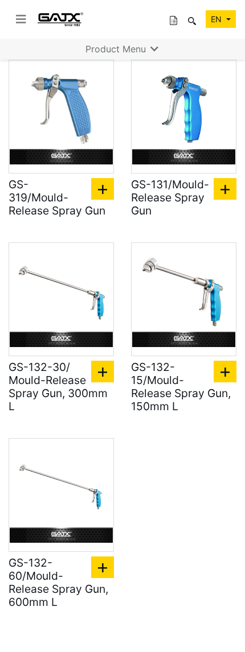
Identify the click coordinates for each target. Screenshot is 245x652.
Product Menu (117, 49)
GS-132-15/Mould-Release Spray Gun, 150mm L (181, 387)
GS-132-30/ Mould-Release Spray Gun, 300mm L (58, 387)
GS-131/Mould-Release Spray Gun (170, 197)
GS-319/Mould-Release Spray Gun (57, 197)
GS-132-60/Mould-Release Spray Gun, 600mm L (58, 582)
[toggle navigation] (21, 19)
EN (217, 19)
